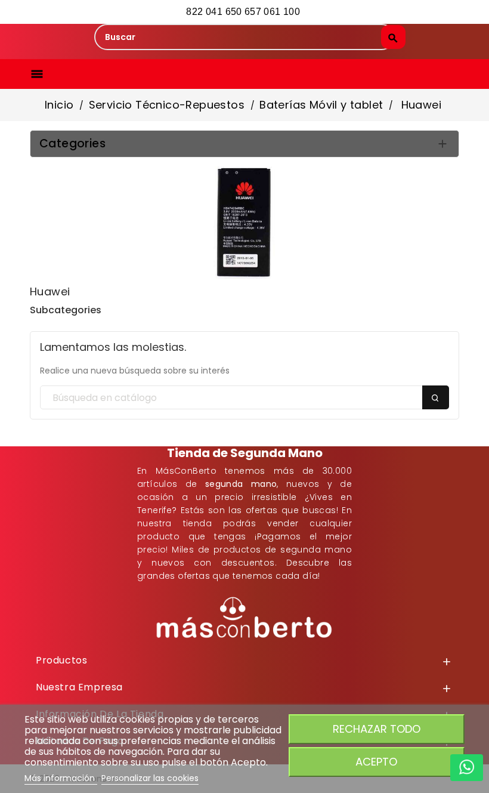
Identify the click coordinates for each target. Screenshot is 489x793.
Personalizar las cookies (150, 778)
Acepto (376, 761)
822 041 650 (214, 12)
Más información (60, 778)
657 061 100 (273, 12)
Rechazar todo (376, 728)
